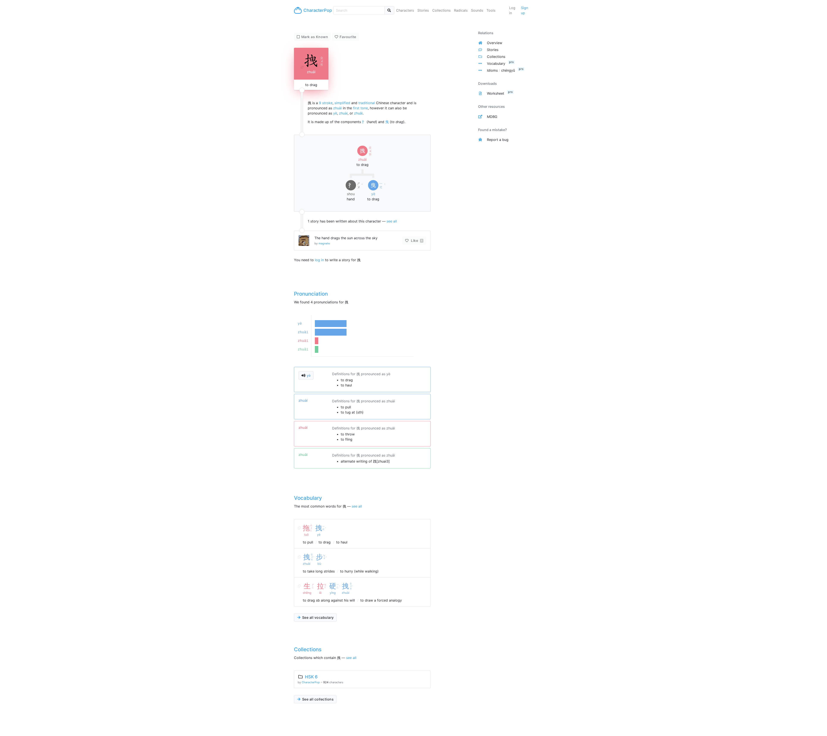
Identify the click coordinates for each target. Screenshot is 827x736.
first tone (360, 108)
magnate (324, 243)
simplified (342, 103)
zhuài (343, 113)
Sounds (477, 10)
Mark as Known (314, 37)
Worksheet (495, 93)
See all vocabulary (317, 617)
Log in (512, 10)
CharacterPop (316, 10)
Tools (491, 10)
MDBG (492, 116)
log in (319, 260)
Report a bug (497, 139)
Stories (423, 10)
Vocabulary (496, 63)
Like (416, 240)
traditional (366, 103)
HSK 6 (311, 676)
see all (392, 221)
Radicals (461, 10)
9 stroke (326, 103)
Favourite (348, 37)
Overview (494, 43)
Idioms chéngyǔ (501, 70)
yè (335, 113)
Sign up (524, 10)
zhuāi (337, 108)
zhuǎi (358, 113)
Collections (441, 10)
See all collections (317, 699)
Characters (405, 10)
